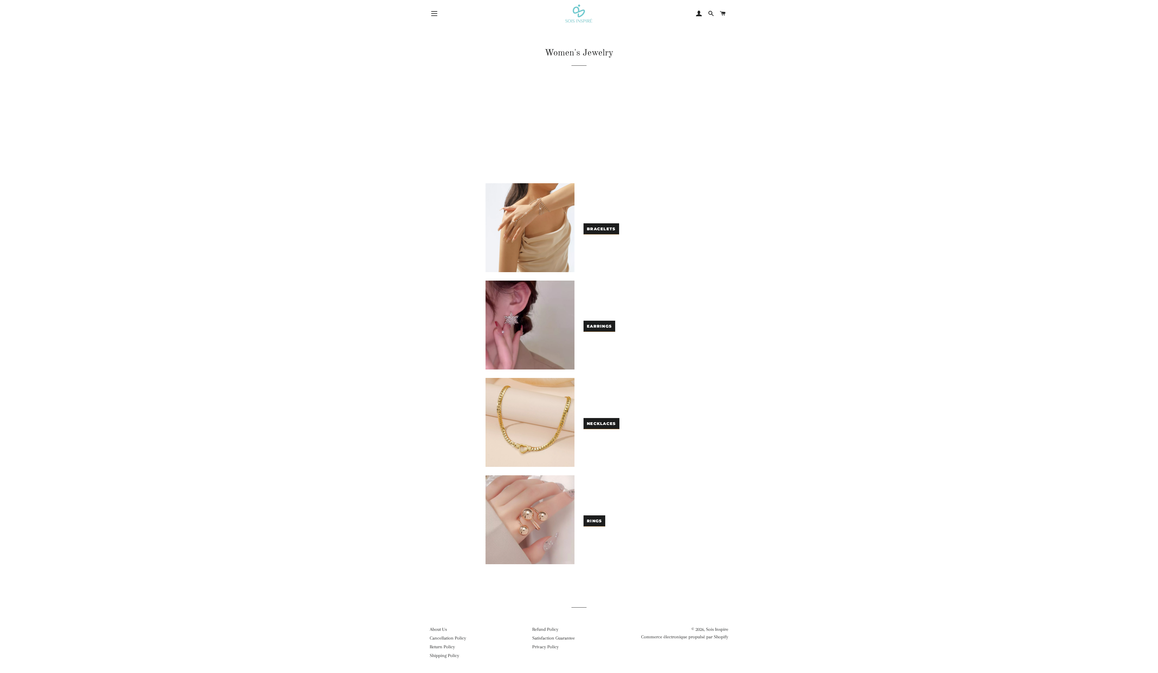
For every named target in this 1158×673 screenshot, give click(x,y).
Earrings (599, 326)
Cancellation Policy (448, 638)
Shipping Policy (444, 655)
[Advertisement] (579, 132)
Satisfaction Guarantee (553, 638)
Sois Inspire (717, 629)
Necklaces (601, 423)
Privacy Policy (545, 646)
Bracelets (601, 228)
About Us (438, 629)
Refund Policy (545, 629)
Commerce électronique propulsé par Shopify (684, 637)
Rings (594, 520)
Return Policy (442, 646)
